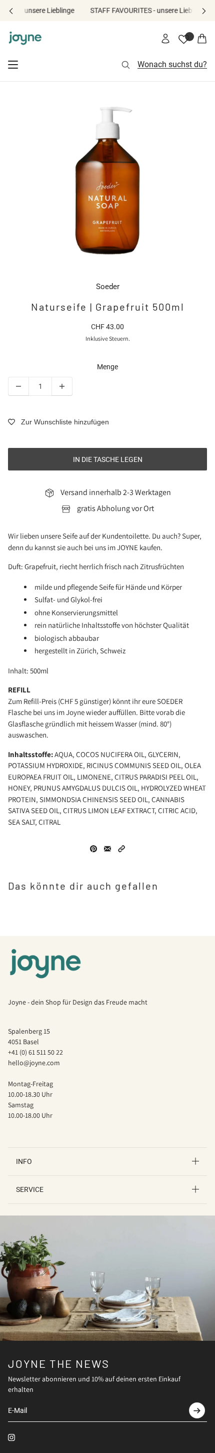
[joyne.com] (25, 38)
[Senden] (197, 1410)
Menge (107, 367)
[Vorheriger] (11, 11)
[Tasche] (202, 39)
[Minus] (18, 386)
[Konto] (165, 39)
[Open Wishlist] (183, 39)
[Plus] (62, 386)
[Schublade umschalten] (13, 65)
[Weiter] (204, 11)
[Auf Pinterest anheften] (93, 848)
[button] (121, 848)
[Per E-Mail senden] (107, 848)
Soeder (108, 286)
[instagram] (11, 1437)
